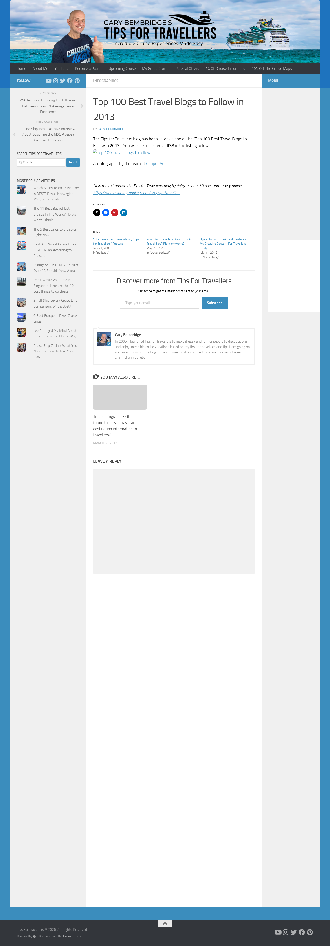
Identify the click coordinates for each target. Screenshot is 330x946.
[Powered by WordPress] (34, 936)
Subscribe (214, 303)
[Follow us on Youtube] (48, 80)
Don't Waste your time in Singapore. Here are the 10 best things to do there (53, 285)
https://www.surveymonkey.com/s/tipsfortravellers (136, 192)
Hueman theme (73, 936)
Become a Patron (88, 68)
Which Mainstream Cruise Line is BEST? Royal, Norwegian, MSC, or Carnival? (56, 193)
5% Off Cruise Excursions (225, 68)
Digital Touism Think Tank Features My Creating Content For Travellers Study (223, 243)
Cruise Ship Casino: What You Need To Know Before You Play (55, 351)
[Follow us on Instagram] (55, 80)
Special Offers (188, 68)
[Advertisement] (48, 453)
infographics (105, 81)
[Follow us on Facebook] (70, 80)
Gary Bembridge (111, 129)
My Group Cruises (156, 68)
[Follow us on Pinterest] (77, 80)
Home (21, 68)
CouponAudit (157, 163)
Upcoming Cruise (122, 68)
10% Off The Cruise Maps (271, 68)
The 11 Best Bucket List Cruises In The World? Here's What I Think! (54, 214)
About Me (40, 68)
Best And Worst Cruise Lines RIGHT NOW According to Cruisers (54, 250)
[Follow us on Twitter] (62, 80)
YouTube (62, 68)
